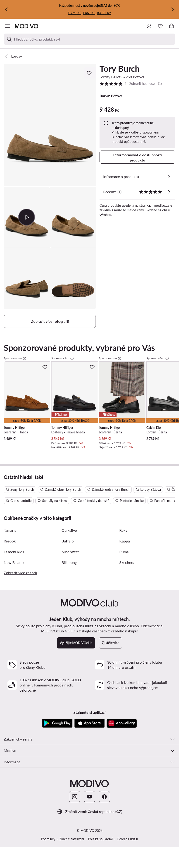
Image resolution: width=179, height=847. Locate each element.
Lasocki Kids (14, 551)
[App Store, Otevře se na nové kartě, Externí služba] (89, 723)
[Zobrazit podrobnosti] (168, 176)
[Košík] (171, 26)
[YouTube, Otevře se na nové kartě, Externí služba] (89, 796)
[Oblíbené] (160, 26)
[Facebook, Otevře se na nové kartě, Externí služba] (104, 796)
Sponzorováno (13, 358)
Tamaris (10, 530)
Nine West (70, 551)
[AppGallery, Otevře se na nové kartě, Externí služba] (122, 723)
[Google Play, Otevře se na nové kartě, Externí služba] (57, 723)
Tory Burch (120, 68)
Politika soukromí (100, 839)
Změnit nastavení (71, 839)
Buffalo (68, 541)
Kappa (124, 541)
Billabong (69, 562)
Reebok (10, 541)
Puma (124, 551)
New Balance (14, 562)
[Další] (172, 9)
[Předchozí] (6, 9)
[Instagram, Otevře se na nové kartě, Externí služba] (74, 796)
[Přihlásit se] (149, 26)
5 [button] (131, 83)
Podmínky (48, 839)
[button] (50, 125)
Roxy (123, 530)
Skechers (126, 562)
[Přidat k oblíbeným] (90, 73)
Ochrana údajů (127, 839)
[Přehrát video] (27, 217)
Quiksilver (70, 530)
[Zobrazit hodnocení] (168, 191)
